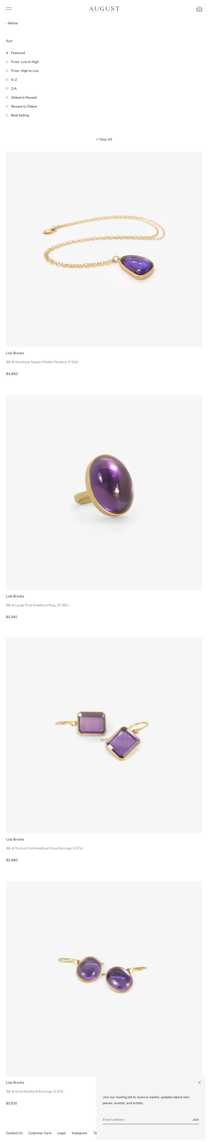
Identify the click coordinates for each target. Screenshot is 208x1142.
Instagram (79, 1133)
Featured (18, 53)
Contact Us (14, 1133)
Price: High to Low (25, 70)
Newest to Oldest (24, 106)
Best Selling (20, 115)
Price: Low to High (25, 61)
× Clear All (104, 139)
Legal (61, 1133)
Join (196, 1119)
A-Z (14, 79)
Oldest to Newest (24, 97)
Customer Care (39, 1133)
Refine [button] (13, 23)
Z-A (14, 88)
